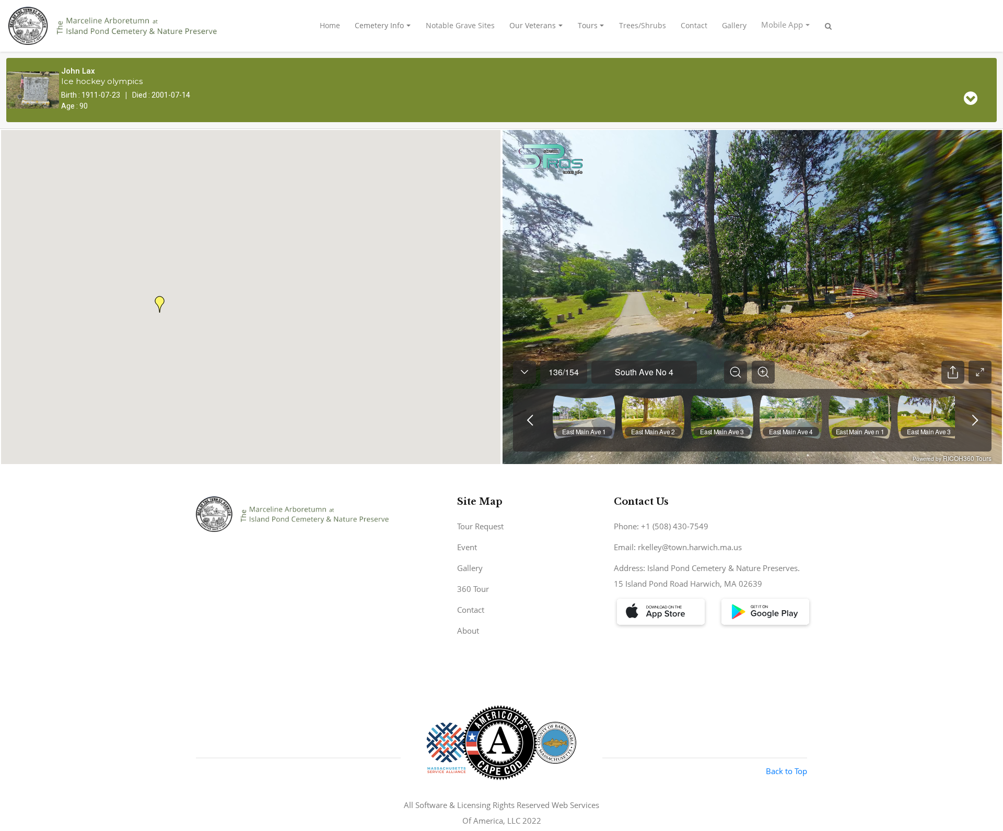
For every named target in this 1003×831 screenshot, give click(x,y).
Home (330, 25)
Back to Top (786, 771)
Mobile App (782, 24)
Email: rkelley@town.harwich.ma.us (678, 547)
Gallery (734, 25)
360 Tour (473, 589)
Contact (694, 25)
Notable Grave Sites (460, 25)
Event (467, 547)
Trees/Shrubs (642, 25)
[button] (159, 304)
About (468, 630)
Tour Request (480, 526)
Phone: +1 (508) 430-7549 (661, 526)
